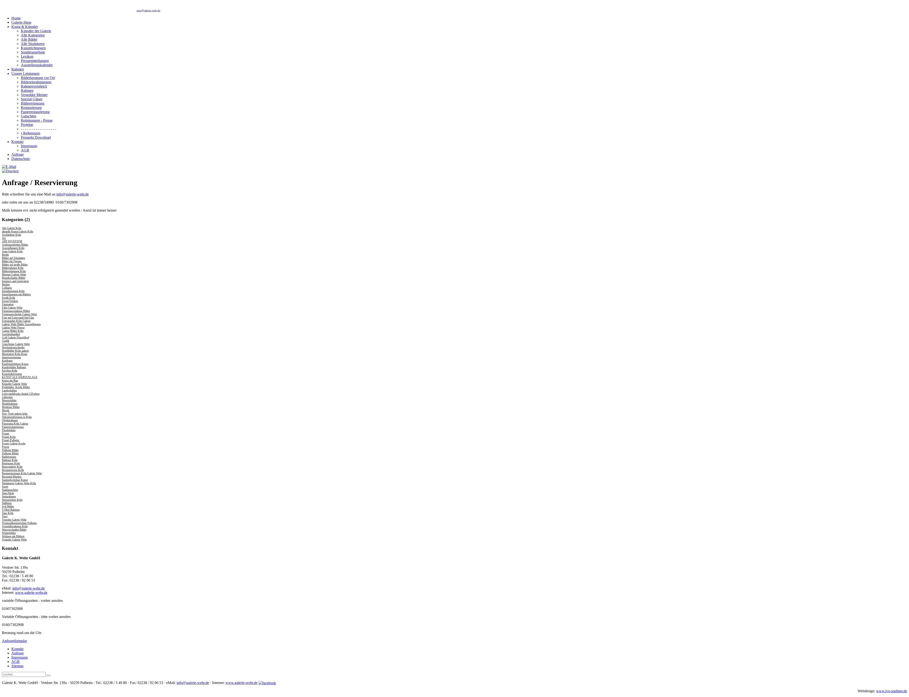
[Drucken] (10, 171)
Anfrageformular (14, 641)
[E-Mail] (9, 167)
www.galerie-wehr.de (31, 592)
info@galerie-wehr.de (148, 10)
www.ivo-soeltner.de (891, 691)
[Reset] (48, 675)
